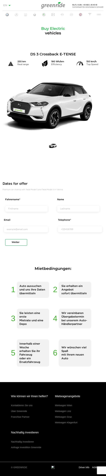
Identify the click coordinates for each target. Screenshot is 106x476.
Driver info (84, 467)
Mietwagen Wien (63, 405)
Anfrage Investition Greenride (26, 447)
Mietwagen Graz (63, 417)
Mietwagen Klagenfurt (66, 422)
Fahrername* (12, 200)
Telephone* (64, 220)
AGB (94, 467)
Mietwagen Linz (63, 411)
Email (7, 220)
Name (60, 200)
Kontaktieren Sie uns (21, 405)
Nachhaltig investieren (22, 441)
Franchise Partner (20, 417)
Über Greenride (19, 411)
